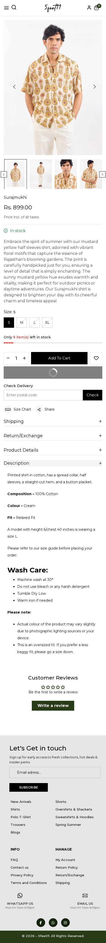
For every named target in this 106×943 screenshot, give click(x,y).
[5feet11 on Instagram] (65, 922)
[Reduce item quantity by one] (8, 358)
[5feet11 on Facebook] (40, 922)
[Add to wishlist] (96, 358)
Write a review (53, 705)
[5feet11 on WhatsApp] (53, 922)
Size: (10, 311)
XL (47, 322)
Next (102, 174)
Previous (4, 174)
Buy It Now (34, 374)
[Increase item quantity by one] (24, 358)
